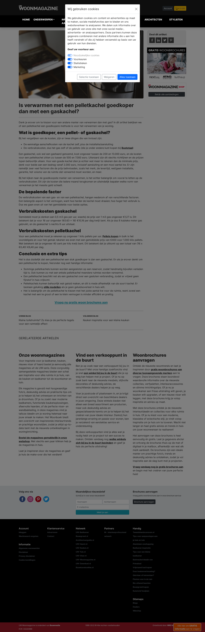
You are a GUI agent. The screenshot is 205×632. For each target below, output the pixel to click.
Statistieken (80, 63)
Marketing (79, 67)
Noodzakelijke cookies (86, 55)
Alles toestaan (127, 76)
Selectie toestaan (89, 76)
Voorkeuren (80, 59)
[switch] (70, 59)
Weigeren (109, 76)
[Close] (136, 9)
